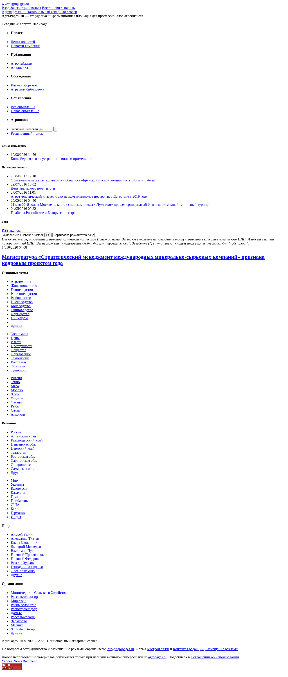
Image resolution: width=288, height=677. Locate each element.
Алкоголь (18, 414)
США (15, 505)
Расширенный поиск (27, 133)
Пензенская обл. (23, 444)
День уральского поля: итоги (33, 188)
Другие (16, 326)
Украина (17, 484)
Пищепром (19, 318)
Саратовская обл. (24, 460)
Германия (18, 513)
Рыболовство (21, 298)
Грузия (16, 496)
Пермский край (23, 448)
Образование (21, 354)
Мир (14, 480)
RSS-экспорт (12, 230)
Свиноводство (22, 310)
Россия (16, 432)
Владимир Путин (24, 550)
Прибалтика (20, 501)
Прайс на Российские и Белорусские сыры (43, 213)
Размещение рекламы (221, 649)
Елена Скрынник (24, 542)
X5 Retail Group (23, 629)
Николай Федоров (25, 559)
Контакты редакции (188, 649)
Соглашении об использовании (215, 657)
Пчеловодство (22, 302)
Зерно (15, 382)
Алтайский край (23, 436)
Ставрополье (21, 464)
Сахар (15, 410)
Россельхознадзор (24, 597)
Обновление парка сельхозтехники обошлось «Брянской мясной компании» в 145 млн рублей (83, 180)
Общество (18, 350)
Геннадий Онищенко (27, 567)
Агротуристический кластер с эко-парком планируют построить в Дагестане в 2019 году (79, 196)
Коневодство (21, 306)
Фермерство (20, 314)
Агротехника (21, 281)
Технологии (20, 358)
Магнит (17, 625)
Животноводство (24, 286)
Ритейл (16, 378)
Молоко (17, 390)
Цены (15, 338)
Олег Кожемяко (23, 571)
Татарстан (18, 452)
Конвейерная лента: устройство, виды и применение (51, 159)
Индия (16, 517)
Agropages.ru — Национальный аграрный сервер (39, 12)
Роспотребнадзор (24, 609)
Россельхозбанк (23, 617)
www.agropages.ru (15, 4)
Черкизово (19, 621)
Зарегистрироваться (25, 8)
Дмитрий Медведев (26, 546)
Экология (18, 366)
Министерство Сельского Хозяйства (39, 593)
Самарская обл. (22, 469)
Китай (15, 509)
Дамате (16, 613)
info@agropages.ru (120, 649)
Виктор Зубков (22, 563)
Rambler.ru (30, 661)
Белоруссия (19, 488)
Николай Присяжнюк (27, 555)
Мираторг (18, 601)
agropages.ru (157, 657)
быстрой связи (158, 649)
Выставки (18, 362)
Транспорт (19, 370)
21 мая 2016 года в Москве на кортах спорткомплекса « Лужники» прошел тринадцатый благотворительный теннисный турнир (110, 204)
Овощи (16, 402)
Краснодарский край (27, 440)
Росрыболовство (23, 605)
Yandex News (12, 661)
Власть (16, 342)
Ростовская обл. (23, 456)
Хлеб (15, 394)
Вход (5, 8)
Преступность (21, 346)
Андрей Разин (22, 534)
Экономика (19, 334)
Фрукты (17, 398)
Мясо (15, 386)
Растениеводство (24, 294)
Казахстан (18, 492)
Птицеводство (22, 290)
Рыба (15, 406)
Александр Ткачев (25, 538)
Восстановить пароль (58, 8)
